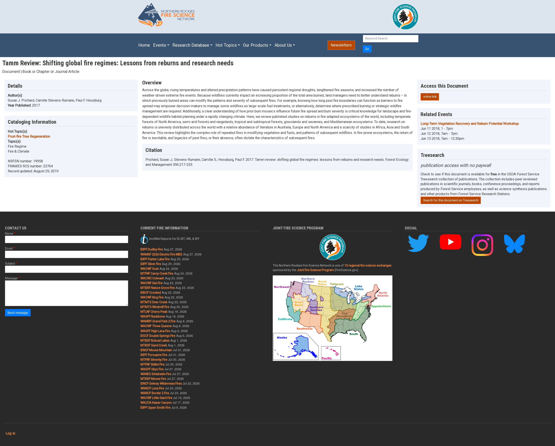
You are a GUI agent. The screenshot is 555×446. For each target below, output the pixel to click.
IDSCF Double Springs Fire (157, 335)
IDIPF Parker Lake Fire (155, 259)
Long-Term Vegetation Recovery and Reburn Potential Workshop (470, 124)
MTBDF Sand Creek (153, 345)
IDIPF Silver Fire (150, 264)
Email (9, 248)
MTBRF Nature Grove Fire (157, 288)
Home (144, 45)
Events (159, 45)
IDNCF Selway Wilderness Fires (161, 383)
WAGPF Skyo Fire (152, 369)
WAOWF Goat (149, 268)
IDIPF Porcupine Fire (153, 355)
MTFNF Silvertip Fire (153, 359)
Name (9, 233)
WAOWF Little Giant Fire (156, 398)
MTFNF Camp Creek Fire (156, 273)
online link (430, 96)
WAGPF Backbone (152, 316)
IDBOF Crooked (150, 292)
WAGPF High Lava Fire (155, 331)
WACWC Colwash (152, 278)
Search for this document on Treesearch (450, 200)
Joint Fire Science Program (315, 270)
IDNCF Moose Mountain (156, 350)
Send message (17, 312)
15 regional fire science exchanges (368, 265)
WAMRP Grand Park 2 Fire (158, 321)
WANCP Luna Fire (152, 388)
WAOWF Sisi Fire (151, 283)
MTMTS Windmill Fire (154, 307)
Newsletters (341, 45)
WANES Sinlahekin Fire (155, 374)
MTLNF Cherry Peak (153, 311)
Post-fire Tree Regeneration (29, 136)
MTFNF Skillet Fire (152, 364)
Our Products (255, 45)
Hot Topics (226, 45)
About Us (283, 45)
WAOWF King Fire (152, 297)
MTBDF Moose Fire (153, 378)
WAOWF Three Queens (156, 326)
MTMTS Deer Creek (153, 302)
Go (367, 49)
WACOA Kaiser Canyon (156, 402)
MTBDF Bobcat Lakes (155, 340)
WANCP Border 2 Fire (154, 393)
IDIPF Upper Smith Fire (155, 407)
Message (11, 278)
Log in (10, 433)
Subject (10, 263)
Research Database (190, 45)
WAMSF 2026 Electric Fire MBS (161, 254)
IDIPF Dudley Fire (151, 249)
